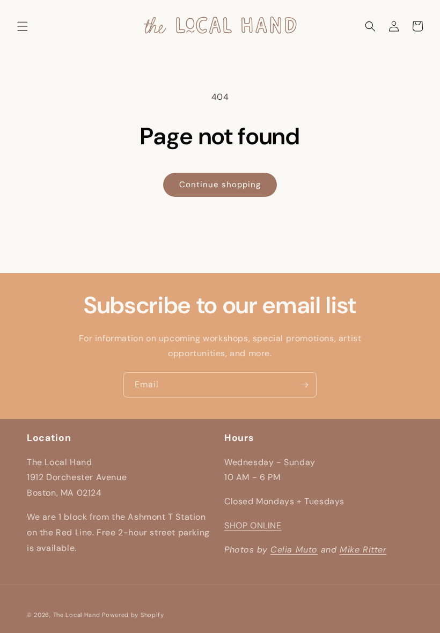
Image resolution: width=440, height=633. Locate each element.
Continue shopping (220, 184)
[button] (22, 26)
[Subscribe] (304, 385)
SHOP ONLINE (253, 525)
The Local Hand (76, 615)
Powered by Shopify (133, 615)
